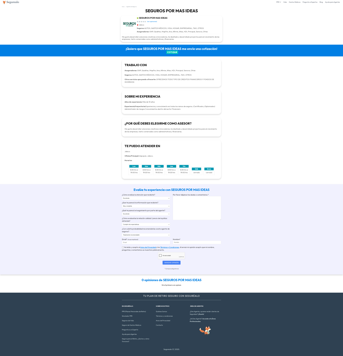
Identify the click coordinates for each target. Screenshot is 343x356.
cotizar (172, 52)
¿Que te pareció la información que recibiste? (140, 202)
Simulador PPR (127, 316)
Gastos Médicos (294, 2)
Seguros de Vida (128, 321)
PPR (277, 2)
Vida (285, 2)
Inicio (123, 6)
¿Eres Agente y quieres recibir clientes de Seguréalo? (204, 312)
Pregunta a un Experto (130, 330)
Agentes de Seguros (131, 6)
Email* (130, 239)
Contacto (159, 325)
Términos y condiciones (164, 316)
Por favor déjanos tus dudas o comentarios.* (191, 195)
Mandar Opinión (171, 263)
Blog (321, 2)
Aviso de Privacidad (148, 247)
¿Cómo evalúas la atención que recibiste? (138, 195)
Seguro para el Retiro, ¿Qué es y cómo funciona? (135, 340)
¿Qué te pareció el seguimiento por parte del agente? (143, 210)
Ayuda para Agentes (332, 2)
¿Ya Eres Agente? (203, 320)
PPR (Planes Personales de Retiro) (134, 311)
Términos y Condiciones (169, 247)
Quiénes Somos (161, 311)
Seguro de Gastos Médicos (131, 325)
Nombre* (176, 239)
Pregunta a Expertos (310, 2)
